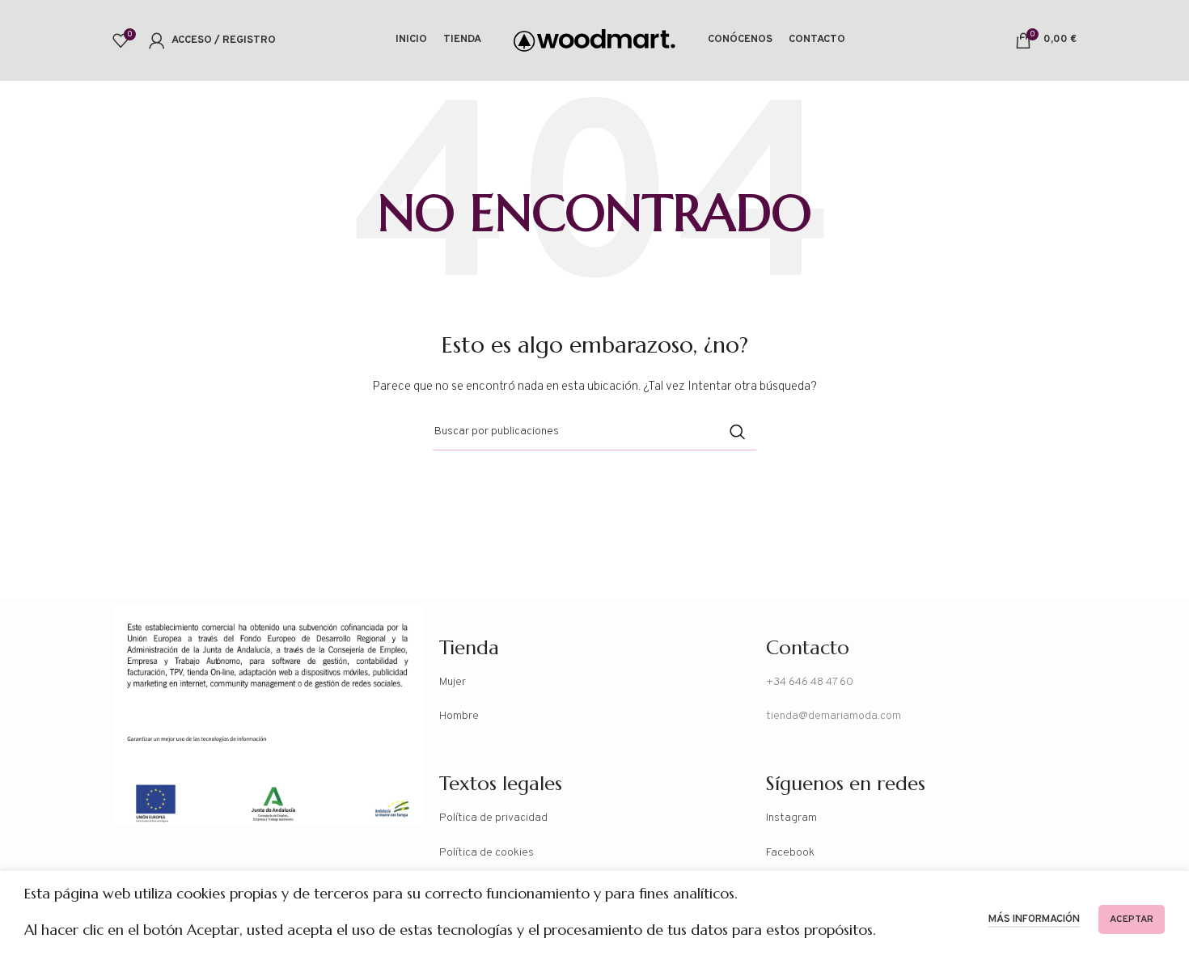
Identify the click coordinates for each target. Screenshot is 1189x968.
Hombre (459, 716)
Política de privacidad (493, 818)
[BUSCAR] (737, 431)
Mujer (452, 682)
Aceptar (1131, 919)
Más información (1034, 919)
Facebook (790, 853)
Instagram (791, 818)
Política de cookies (486, 853)
